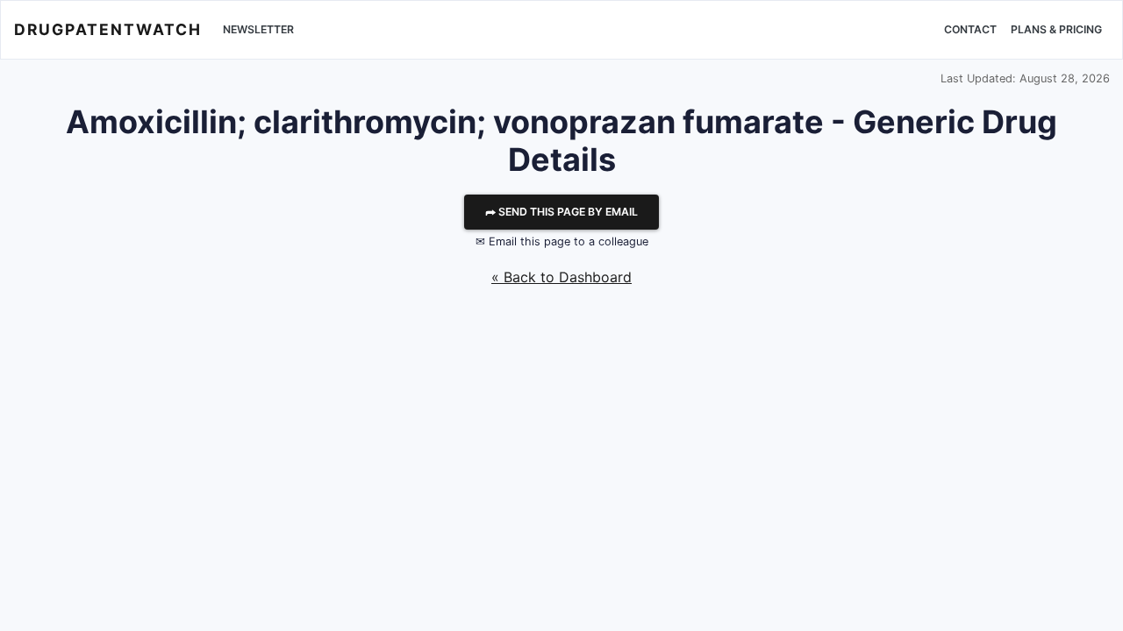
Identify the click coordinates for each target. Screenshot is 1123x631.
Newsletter (258, 29)
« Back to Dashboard (561, 277)
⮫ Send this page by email (561, 211)
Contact (970, 29)
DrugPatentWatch (108, 29)
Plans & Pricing (1056, 29)
